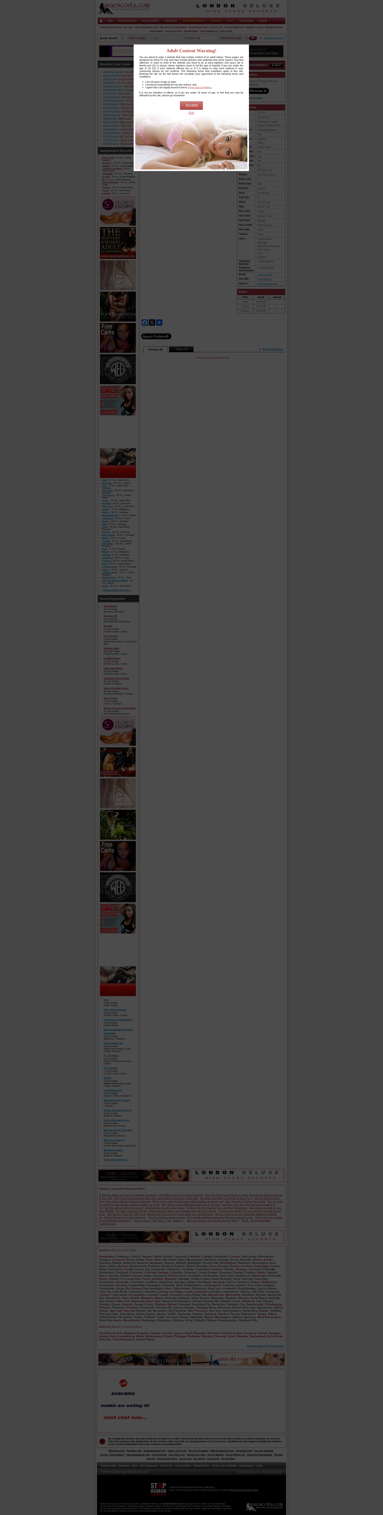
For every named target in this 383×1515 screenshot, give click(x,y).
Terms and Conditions (199, 87)
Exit (191, 113)
